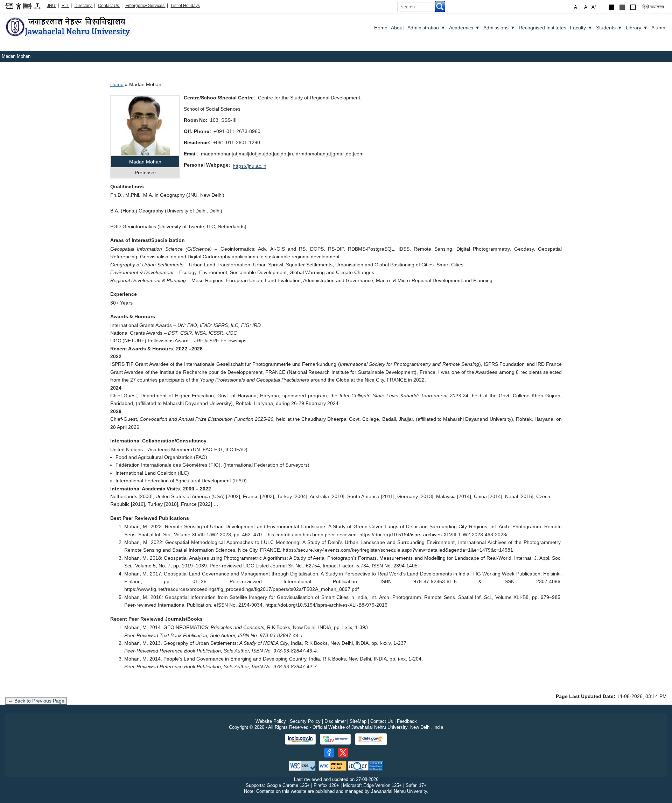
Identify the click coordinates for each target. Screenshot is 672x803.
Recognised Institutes (542, 27)
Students (609, 27)
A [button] (594, 7)
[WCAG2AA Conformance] (332, 765)
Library (637, 27)
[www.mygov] (335, 739)
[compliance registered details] (365, 765)
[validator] (303, 765)
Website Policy (270, 721)
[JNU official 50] (343, 752)
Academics (464, 27)
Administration (426, 27)
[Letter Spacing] (37, 5)
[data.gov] (371, 739)
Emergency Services (145, 5)
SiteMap (358, 721)
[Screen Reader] (27, 5)
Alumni (658, 27)
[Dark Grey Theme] (622, 7)
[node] (69, 27)
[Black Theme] (611, 7)
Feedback (407, 721)
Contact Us (109, 5)
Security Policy (305, 721)
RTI (65, 5)
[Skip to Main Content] (9, 5)
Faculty (581, 27)
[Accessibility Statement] (18, 5)
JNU (51, 5)
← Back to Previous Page (36, 701)
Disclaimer (335, 721)
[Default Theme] (633, 7)
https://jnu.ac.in (249, 166)
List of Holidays (185, 5)
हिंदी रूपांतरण (653, 6)
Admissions (499, 27)
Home (380, 27)
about (397, 27)
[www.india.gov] (300, 739)
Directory (84, 5)
